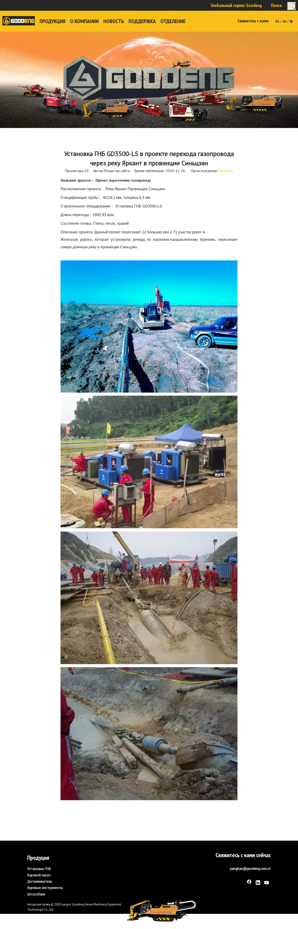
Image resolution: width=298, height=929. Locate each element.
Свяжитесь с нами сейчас (243, 855)
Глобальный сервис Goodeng (236, 5)
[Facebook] (249, 883)
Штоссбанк (36, 894)
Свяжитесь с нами (252, 21)
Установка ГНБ (39, 868)
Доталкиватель (39, 881)
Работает (226, 170)
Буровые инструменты (45, 887)
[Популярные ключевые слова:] (291, 6)
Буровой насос (39, 875)
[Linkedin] (258, 883)
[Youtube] (267, 883)
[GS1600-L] (161, 910)
